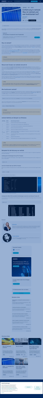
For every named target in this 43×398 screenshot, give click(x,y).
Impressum (2, 392)
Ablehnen (37, 387)
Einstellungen (7, 386)
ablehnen (12, 389)
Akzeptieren (7, 390)
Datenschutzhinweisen (9, 388)
